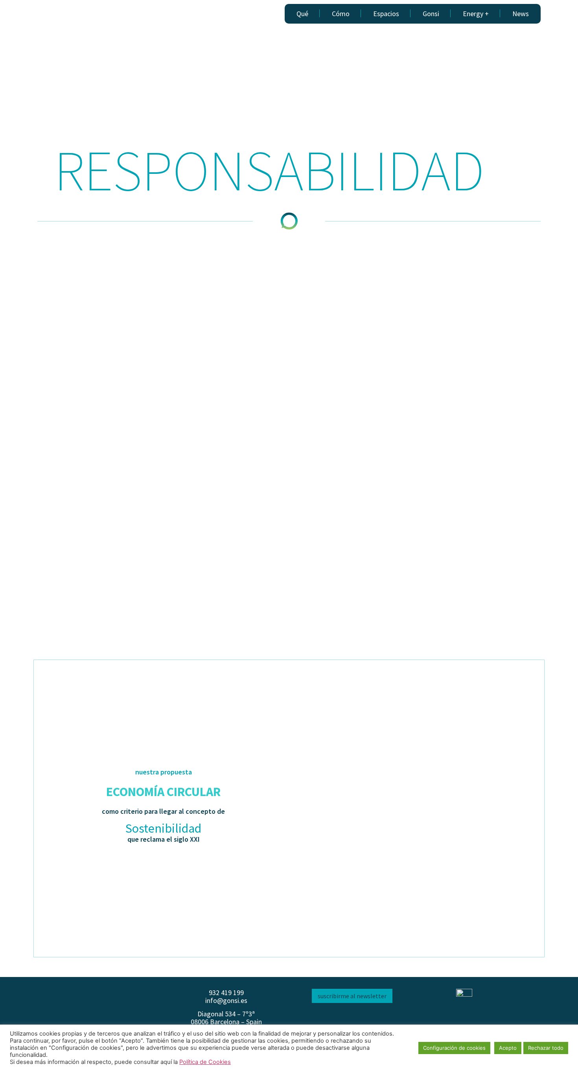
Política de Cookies (205, 1061)
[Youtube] (361, 1019)
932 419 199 (226, 992)
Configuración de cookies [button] (454, 1048)
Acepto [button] (508, 1048)
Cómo (341, 13)
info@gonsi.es (226, 1000)
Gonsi (431, 13)
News (520, 13)
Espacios (386, 13)
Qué (302, 13)
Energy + (476, 13)
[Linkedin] (343, 1019)
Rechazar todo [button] (545, 1048)
